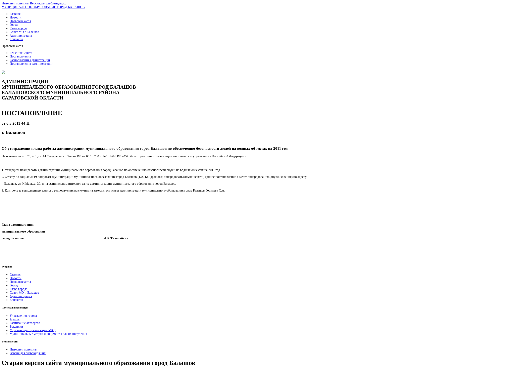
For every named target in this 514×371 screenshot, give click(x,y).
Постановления (20, 56)
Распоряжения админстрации (30, 60)
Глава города (18, 28)
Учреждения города (23, 315)
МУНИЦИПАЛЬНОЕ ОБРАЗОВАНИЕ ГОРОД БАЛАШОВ (43, 7)
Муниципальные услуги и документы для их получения (48, 333)
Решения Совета (21, 52)
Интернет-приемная (15, 3)
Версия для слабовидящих (48, 3)
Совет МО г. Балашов (24, 32)
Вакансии (16, 326)
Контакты (16, 39)
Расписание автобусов (25, 323)
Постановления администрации (31, 63)
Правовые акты (20, 21)
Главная (15, 13)
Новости (15, 17)
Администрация (21, 35)
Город (14, 24)
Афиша (14, 319)
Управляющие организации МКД (33, 330)
